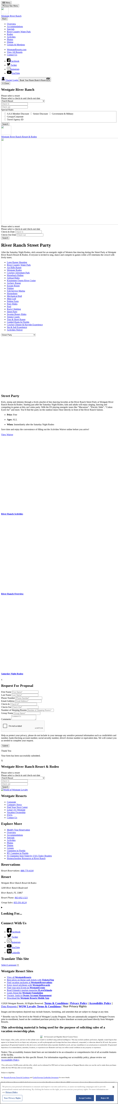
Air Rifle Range (14, 267)
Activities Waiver (15, 330)
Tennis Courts (13, 317)
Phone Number (8, 698)
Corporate (11, 802)
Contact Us (12, 55)
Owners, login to (29, 995)
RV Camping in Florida (17, 853)
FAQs (9, 815)
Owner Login (12, 80)
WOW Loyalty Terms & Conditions (40, 1006)
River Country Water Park (19, 31)
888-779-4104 (27, 870)
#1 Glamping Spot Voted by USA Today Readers (29, 856)
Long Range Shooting (17, 262)
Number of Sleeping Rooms (14, 710)
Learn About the (25, 993)
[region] (59, 1093)
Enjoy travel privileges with (28, 985)
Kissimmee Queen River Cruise (21, 280)
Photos (10, 39)
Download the (28, 998)
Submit (5, 746)
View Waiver (7, 434)
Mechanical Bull (14, 296)
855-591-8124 (20, 902)
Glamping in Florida (16, 850)
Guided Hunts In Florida (18, 322)
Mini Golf (11, 298)
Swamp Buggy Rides (16, 314)
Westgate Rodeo (14, 270)
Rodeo (10, 34)
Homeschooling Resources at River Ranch (26, 858)
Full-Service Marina (16, 291)
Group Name (7, 713)
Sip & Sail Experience (17, 327)
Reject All (105, 1098)
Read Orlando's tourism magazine (29, 990)
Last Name (6, 695)
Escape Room (13, 285)
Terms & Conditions (56, 1003)
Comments (6, 719)
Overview (11, 24)
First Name (6, 692)
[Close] (113, 1087)
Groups (10, 848)
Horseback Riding (15, 275)
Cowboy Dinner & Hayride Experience (25, 324)
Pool (9, 306)
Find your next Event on (26, 987)
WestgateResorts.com (16, 49)
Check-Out (6, 707)
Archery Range (14, 283)
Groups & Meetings (16, 44)
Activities (11, 37)
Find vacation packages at (29, 982)
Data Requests (9, 1006)
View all (19, 977)
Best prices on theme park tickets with (30, 980)
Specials (10, 29)
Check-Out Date (8, 235)
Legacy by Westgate (16, 810)
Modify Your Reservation (18, 830)
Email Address (7, 701)
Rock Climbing (14, 309)
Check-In (5, 704)
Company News (14, 804)
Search (5, 238)
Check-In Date (8, 232)
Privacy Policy (78, 1003)
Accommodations (15, 26)
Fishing (10, 288)
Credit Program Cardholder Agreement (46, 1077)
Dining (10, 42)
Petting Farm (13, 301)
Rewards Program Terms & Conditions (16, 1077)
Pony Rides (12, 304)
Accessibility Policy (100, 1003)
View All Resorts (14, 52)
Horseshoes (12, 293)
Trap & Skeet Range (16, 319)
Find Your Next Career (17, 807)
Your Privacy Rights (75, 1006)
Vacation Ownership (16, 812)
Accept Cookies (85, 1098)
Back (4, 19)
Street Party (12, 311)
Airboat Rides (13, 278)
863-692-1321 (21, 897)
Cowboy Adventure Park (18, 272)
